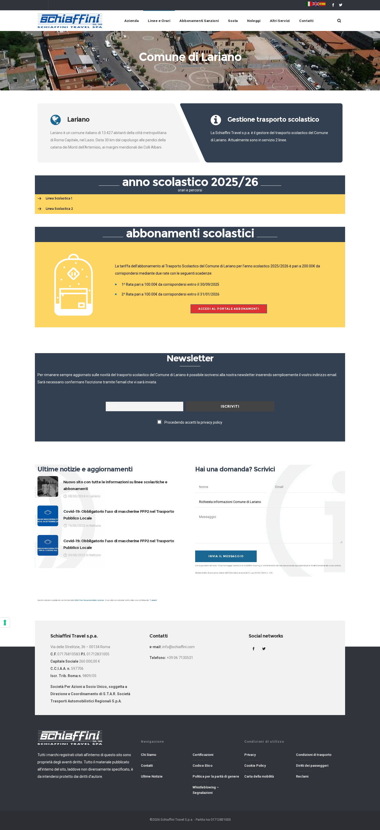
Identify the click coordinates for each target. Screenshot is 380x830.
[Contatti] (164, 766)
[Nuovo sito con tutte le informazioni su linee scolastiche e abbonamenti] (47, 486)
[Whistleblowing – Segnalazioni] (216, 789)
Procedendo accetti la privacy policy (193, 422)
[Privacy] (267, 756)
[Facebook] (333, 5)
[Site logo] (69, 20)
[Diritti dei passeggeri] (319, 766)
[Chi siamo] (164, 756)
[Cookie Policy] (267, 766)
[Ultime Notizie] (164, 775)
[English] (316, 4)
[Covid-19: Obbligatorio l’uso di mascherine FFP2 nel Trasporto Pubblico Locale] (47, 516)
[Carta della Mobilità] (267, 775)
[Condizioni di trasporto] (319, 756)
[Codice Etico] (216, 766)
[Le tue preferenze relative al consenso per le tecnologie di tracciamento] (5, 622)
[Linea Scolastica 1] (190, 199)
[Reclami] (319, 775)
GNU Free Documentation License (89, 600)
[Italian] (309, 4)
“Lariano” (153, 600)
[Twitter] (340, 5)
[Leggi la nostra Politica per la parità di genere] (216, 776)
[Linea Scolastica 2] (190, 209)
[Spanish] (322, 4)
